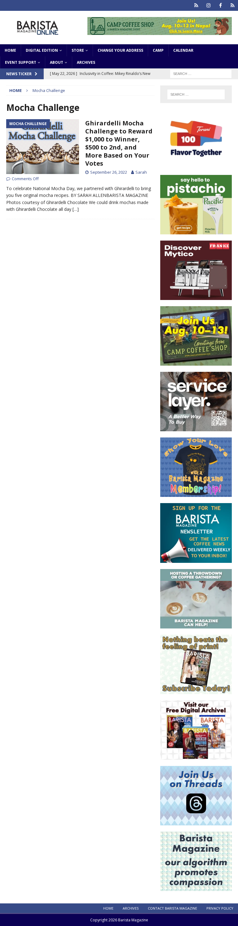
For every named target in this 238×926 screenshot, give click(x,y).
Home (10, 50)
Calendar (183, 50)
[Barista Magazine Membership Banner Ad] (195, 493)
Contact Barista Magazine (172, 908)
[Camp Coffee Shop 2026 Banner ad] (195, 362)
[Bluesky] (196, 5)
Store (78, 50)
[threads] (232, 5)
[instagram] (208, 5)
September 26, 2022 (108, 172)
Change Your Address (120, 50)
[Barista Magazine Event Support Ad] (195, 625)
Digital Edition (42, 50)
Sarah (141, 172)
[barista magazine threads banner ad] (195, 821)
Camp (158, 50)
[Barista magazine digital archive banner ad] (195, 756)
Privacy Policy (219, 908)
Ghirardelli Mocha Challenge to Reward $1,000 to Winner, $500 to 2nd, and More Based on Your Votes (118, 143)
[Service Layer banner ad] (195, 428)
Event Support (20, 62)
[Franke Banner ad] (195, 296)
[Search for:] (201, 73)
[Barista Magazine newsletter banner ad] (195, 559)
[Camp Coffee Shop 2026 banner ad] (159, 31)
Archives (86, 62)
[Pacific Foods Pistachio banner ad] (195, 231)
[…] (76, 209)
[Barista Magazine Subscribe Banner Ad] (195, 690)
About (56, 62)
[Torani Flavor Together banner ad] (195, 165)
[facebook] (220, 5)
